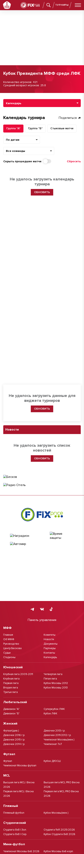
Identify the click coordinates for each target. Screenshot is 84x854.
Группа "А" (13, 128)
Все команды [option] (15, 151)
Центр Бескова (12, 648)
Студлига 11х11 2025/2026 (59, 829)
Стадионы (9, 657)
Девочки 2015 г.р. (14, 739)
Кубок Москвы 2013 (56, 687)
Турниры (62, 5)
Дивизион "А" (11, 709)
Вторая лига (10, 687)
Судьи (7, 652)
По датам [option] (12, 139)
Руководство (11, 643)
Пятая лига (50, 678)
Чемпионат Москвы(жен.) (59, 739)
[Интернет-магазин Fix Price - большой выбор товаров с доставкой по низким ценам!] (42, 514)
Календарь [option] (13, 103)
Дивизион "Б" (11, 713)
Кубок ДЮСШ (52, 761)
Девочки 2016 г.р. (14, 735)
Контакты (49, 652)
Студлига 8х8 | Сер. (15, 834)
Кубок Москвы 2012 (56, 683)
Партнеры (50, 648)
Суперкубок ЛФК (54, 709)
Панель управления (42, 620)
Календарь (50, 657)
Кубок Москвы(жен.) (56, 812)
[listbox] (42, 103)
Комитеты (49, 634)
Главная (8, 634)
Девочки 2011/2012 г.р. (57, 735)
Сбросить (74, 161)
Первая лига (11, 683)
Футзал (7, 761)
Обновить (42, 408)
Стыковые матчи (61, 128)
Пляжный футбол (13, 812)
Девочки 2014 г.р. (14, 744)
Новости (49, 639)
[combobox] (28, 151)
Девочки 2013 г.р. (54, 730)
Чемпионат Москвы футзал (19, 765)
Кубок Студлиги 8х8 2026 (59, 834)
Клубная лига (11, 678)
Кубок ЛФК (50, 713)
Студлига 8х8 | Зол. (15, 829)
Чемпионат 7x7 (53, 744)
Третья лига (10, 692)
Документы (50, 643)
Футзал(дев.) (11, 730)
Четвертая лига (53, 674)
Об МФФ (8, 639)
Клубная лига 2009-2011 (18, 674)
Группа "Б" (35, 128)
